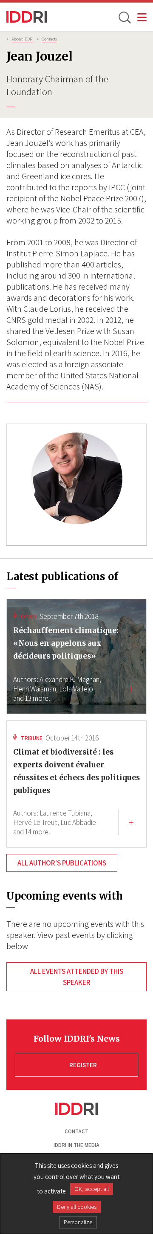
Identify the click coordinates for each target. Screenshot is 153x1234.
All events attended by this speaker (76, 977)
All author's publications (61, 863)
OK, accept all (91, 1189)
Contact (76, 1131)
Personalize (78, 1222)
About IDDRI (22, 39)
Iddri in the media (76, 1145)
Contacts (49, 39)
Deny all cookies (76, 1207)
